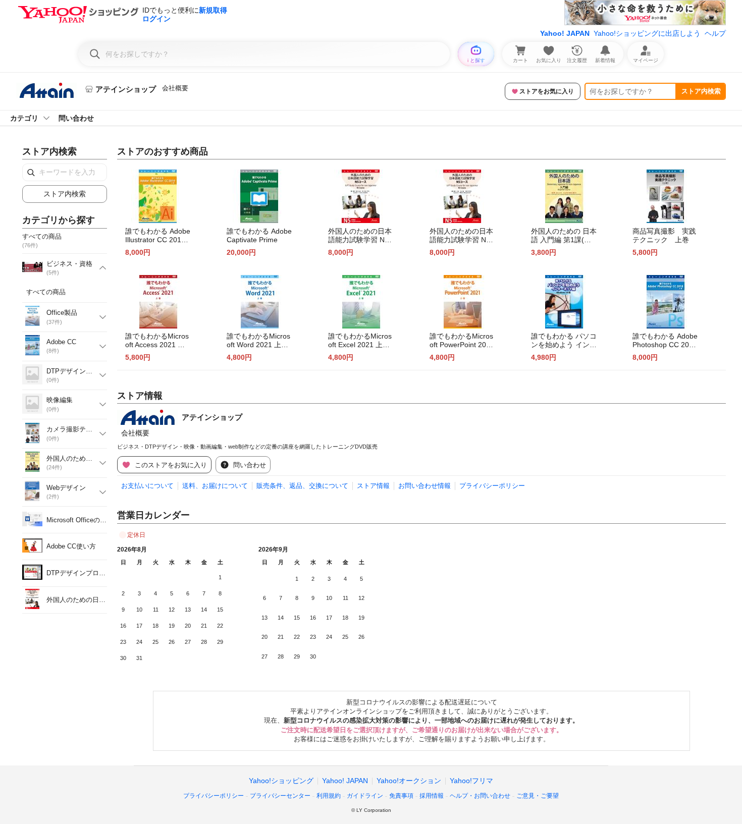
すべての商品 (46, 292)
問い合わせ (76, 118)
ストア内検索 (701, 91)
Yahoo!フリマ (471, 781)
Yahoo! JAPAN (565, 33)
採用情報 (431, 795)
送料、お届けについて (215, 485)
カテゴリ (24, 118)
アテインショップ (212, 417)
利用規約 (328, 795)
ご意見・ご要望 (537, 795)
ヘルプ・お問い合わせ (480, 795)
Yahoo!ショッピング (281, 781)
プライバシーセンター (280, 795)
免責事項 (401, 795)
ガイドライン (365, 795)
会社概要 (175, 88)
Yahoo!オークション (409, 781)
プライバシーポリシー (492, 485)
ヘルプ (715, 33)
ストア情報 (373, 485)
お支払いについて (147, 485)
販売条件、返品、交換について (302, 485)
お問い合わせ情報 (424, 485)
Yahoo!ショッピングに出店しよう (647, 33)
